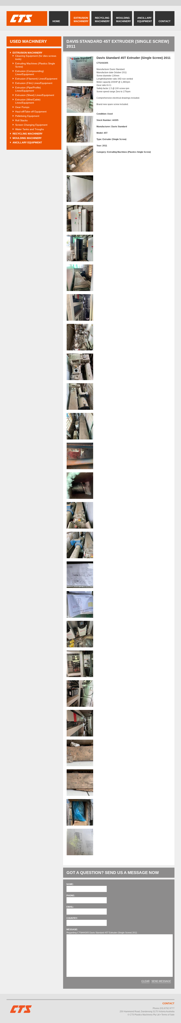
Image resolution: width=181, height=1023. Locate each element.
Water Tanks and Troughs (29, 129)
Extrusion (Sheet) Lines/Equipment (34, 95)
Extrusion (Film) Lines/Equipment (33, 83)
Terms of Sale (167, 1014)
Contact (168, 1003)
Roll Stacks (21, 120)
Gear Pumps (22, 107)
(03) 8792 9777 (167, 1008)
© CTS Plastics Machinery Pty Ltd (144, 1014)
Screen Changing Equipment (31, 124)
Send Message (161, 981)
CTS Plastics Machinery (27, 18)
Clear (145, 981)
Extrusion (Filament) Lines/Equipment (36, 78)
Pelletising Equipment (27, 116)
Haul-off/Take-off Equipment (30, 111)
